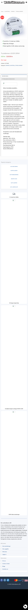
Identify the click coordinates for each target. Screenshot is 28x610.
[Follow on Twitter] (8, 580)
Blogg (3, 566)
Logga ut (4, 554)
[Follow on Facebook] (1, 580)
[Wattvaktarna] (14, 2)
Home (2, 11)
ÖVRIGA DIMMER (19, 11)
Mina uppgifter (5, 549)
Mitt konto (4, 551)
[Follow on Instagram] (4, 580)
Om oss (4, 561)
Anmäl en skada (6, 563)
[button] (2, 2)
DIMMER (13, 11)
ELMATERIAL (7, 11)
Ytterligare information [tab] (8, 79)
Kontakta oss (5, 569)
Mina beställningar (6, 546)
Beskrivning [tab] (5, 76)
